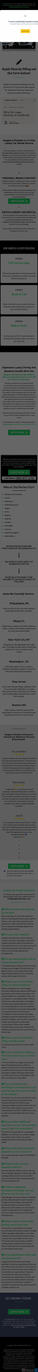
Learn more (25, 31)
